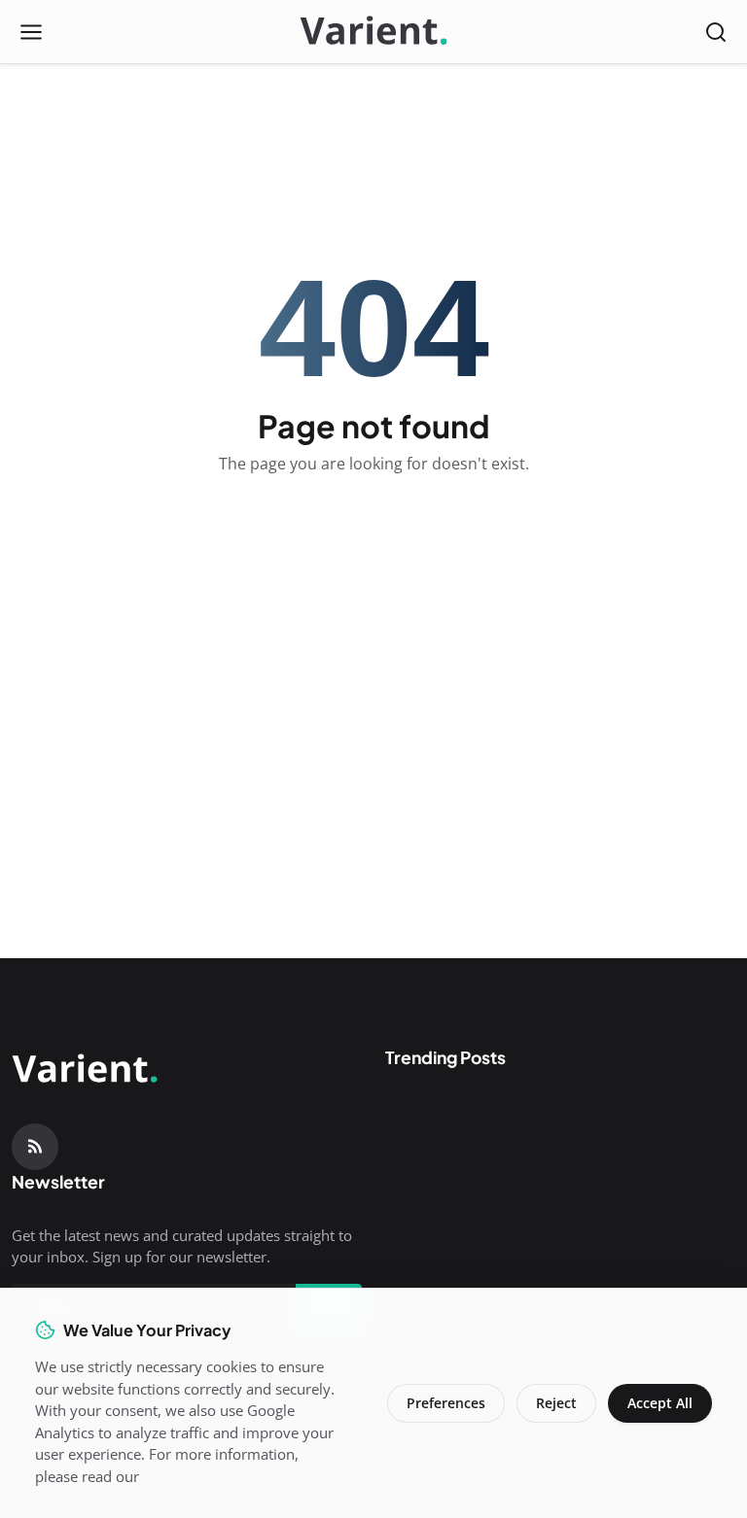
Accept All (660, 1403)
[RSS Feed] (35, 1146)
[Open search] (716, 32)
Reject (556, 1403)
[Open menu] (31, 32)
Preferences (446, 1403)
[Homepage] (373, 32)
